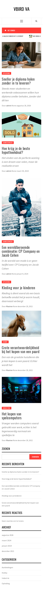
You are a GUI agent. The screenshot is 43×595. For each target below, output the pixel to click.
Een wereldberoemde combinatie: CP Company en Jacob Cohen (21, 251)
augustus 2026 (7, 535)
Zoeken (6, 449)
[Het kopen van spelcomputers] (21, 390)
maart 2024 (6, 540)
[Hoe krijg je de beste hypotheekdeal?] (21, 125)
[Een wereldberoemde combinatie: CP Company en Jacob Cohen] (21, 207)
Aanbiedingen (8, 143)
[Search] (36, 21)
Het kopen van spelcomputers (12, 415)
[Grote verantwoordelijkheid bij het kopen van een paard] (21, 323)
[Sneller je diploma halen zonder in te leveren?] (21, 55)
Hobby (5, 342)
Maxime (9, 306)
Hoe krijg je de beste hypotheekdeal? (16, 150)
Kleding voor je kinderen (18, 287)
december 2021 (8, 551)
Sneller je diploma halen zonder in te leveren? (18, 81)
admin (9, 105)
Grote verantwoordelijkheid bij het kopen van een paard (20, 349)
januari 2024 (7, 546)
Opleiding (6, 73)
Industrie (6, 408)
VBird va (22, 9)
